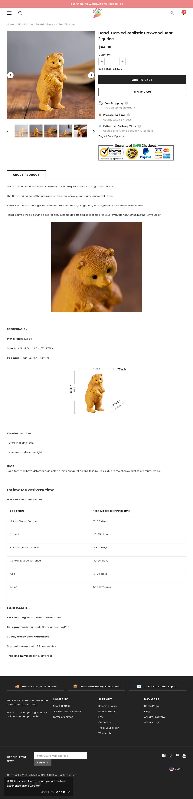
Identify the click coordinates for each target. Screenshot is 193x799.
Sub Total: (104, 69)
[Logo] (97, 13)
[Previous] (10, 75)
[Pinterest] (176, 755)
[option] (51, 75)
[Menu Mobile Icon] (9, 13)
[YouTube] (183, 755)
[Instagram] (170, 755)
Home (11, 24)
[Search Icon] (24, 13)
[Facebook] (163, 755)
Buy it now (142, 92)
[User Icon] (172, 13)
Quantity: (104, 55)
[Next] (91, 75)
